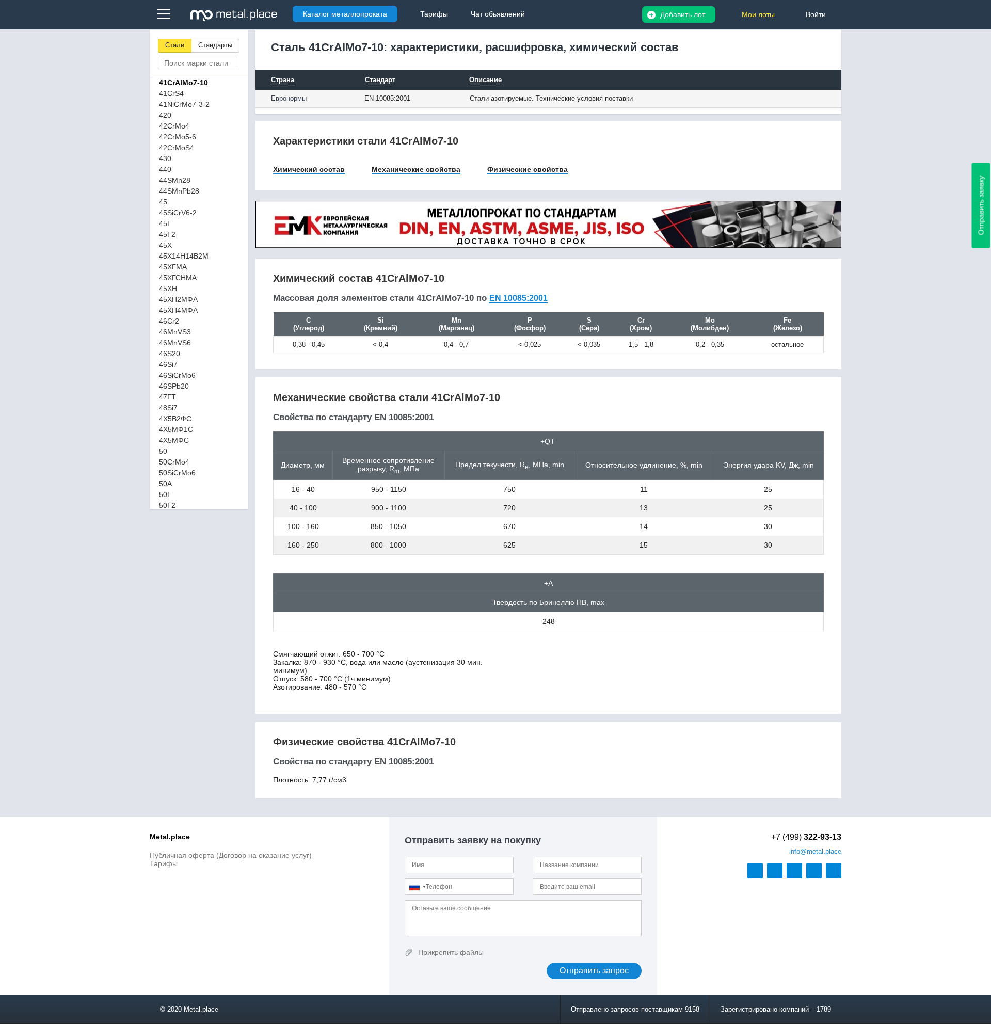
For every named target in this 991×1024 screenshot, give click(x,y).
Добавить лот (682, 14)
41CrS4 (171, 93)
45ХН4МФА (178, 310)
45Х (165, 245)
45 (163, 202)
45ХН (168, 288)
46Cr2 (169, 321)
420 (165, 115)
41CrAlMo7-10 (183, 82)
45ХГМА (173, 267)
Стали (174, 45)
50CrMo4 (174, 462)
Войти (816, 14)
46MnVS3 (175, 332)
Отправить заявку (981, 205)
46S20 (169, 353)
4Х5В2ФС (175, 418)
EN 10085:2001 (518, 298)
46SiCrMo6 (177, 375)
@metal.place (815, 851)
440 (165, 169)
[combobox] (417, 886)
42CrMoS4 (176, 147)
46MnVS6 (175, 343)
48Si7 (168, 408)
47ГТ (167, 397)
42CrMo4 (174, 126)
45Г (165, 223)
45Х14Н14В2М (184, 256)
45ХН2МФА (178, 299)
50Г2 (167, 505)
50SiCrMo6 (177, 473)
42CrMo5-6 (177, 137)
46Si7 (168, 364)
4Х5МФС (174, 440)
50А (165, 483)
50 (163, 451)
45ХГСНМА (178, 278)
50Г (165, 494)
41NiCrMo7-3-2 (184, 104)
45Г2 (167, 234)
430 (165, 158)
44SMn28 (174, 180)
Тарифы (164, 863)
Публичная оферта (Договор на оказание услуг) (231, 855)
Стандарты (215, 45)
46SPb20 (174, 386)
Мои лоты (758, 14)
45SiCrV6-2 (178, 213)
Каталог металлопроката (345, 14)
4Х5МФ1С (176, 429)
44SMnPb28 (179, 191)
